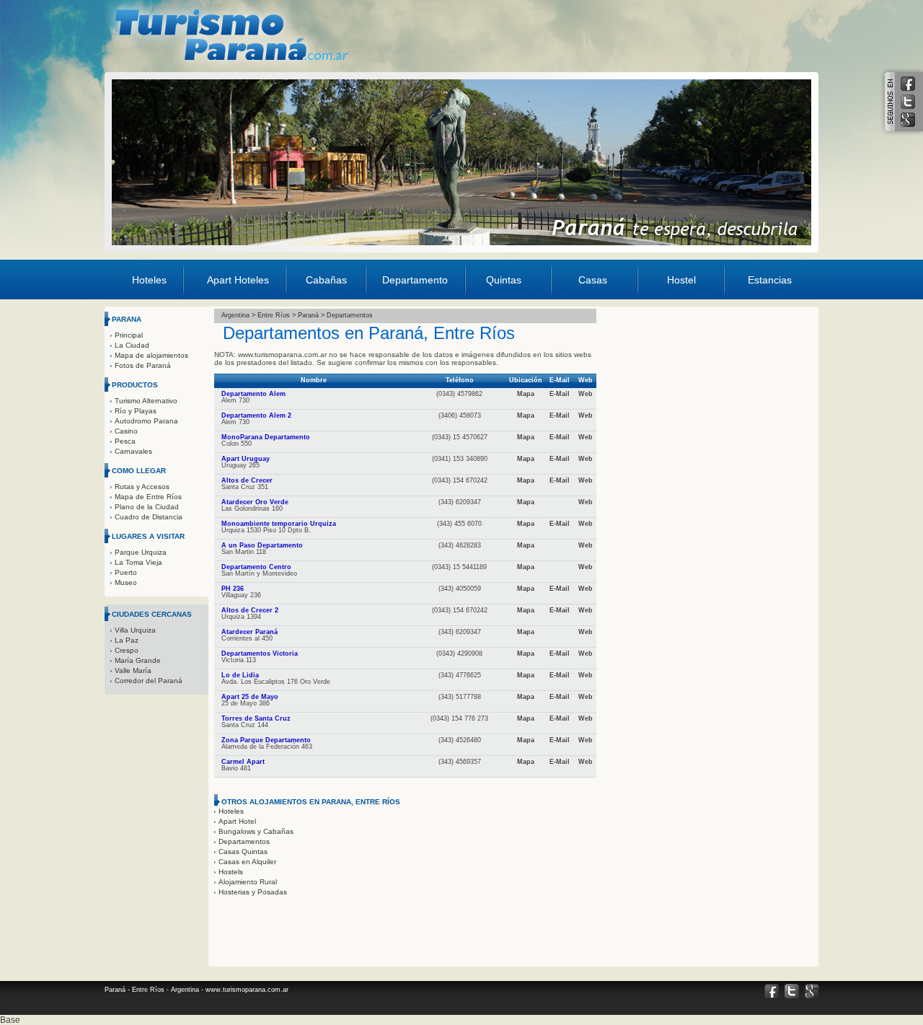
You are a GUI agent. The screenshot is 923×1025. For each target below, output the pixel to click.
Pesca (125, 441)
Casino (126, 431)
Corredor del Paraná (148, 681)
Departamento (415, 280)
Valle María (133, 670)
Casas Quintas (243, 851)
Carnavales (133, 451)
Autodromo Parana (146, 421)
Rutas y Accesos (142, 486)
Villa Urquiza (135, 630)
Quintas (503, 280)
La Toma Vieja (138, 562)
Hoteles (149, 280)
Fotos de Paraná (143, 365)
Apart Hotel (237, 821)
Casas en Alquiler (247, 862)
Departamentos (244, 841)
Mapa (525, 393)
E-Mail (559, 393)
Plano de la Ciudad (147, 507)
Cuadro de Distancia (148, 517)
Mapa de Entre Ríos (148, 497)
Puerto (126, 572)
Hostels (230, 872)
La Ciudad (132, 345)
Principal (129, 335)
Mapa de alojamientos (151, 355)
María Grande (138, 660)
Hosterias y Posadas (252, 892)
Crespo (126, 650)
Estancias (770, 280)
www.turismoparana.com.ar (247, 989)
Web (585, 393)
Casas (592, 280)
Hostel (681, 280)
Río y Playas (135, 411)
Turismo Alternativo (146, 401)
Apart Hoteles (238, 280)
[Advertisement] (549, 31)
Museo (126, 582)
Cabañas (326, 280)
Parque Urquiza (141, 552)
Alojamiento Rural (247, 882)
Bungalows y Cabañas (255, 831)
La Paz (126, 640)
